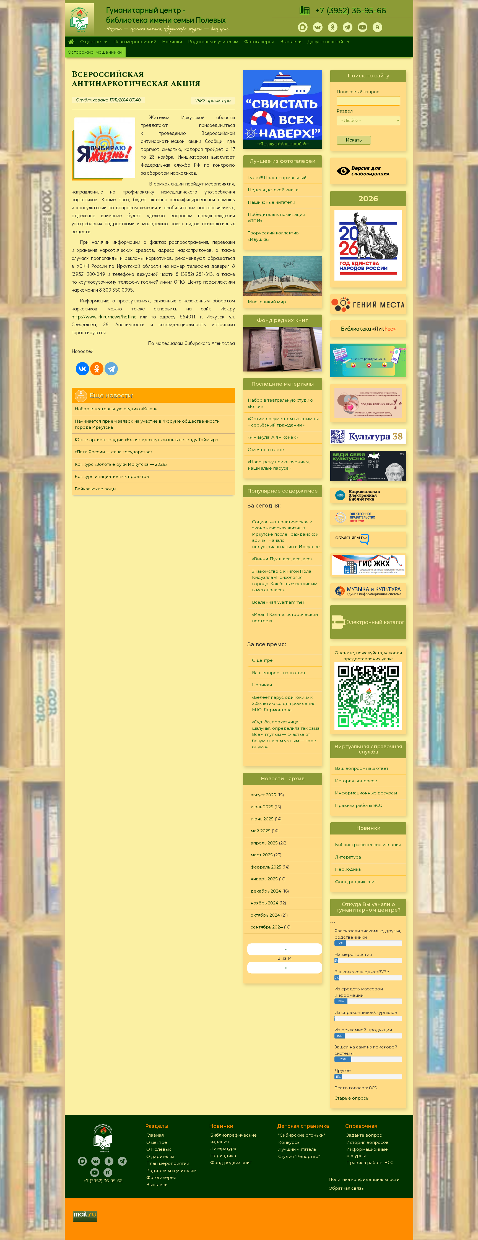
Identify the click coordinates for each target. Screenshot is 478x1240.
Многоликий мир (267, 301)
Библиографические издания (368, 844)
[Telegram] (111, 368)
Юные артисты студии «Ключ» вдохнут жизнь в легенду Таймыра (146, 439)
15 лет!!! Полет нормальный (277, 177)
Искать (354, 140)
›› (286, 967)
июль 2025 (262, 806)
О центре (89, 42)
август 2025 (263, 794)
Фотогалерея (259, 41)
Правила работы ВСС (358, 805)
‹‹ (286, 949)
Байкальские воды (95, 488)
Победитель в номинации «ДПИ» (276, 217)
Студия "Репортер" (299, 1156)
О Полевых (158, 1149)
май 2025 (261, 830)
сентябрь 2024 (267, 927)
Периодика (348, 869)
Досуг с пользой (324, 42)
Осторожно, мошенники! (95, 52)
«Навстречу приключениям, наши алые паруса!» (279, 465)
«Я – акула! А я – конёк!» (247, 143)
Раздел (345, 111)
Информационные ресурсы (366, 793)
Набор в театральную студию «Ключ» (116, 408)
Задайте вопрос (364, 1135)
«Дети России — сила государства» (113, 451)
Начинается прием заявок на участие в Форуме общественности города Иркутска (147, 424)
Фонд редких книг (355, 881)
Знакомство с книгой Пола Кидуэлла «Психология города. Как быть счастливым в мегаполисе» (284, 581)
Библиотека (368, 328)
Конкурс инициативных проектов (112, 476)
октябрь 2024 (265, 915)
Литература (348, 857)
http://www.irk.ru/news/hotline (104, 316)
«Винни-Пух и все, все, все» (282, 558)
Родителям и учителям (213, 41)
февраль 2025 (266, 867)
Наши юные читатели (271, 202)
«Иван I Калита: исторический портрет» (285, 617)
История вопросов (356, 780)
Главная (71, 41)
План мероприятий (134, 41)
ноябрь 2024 (264, 903)
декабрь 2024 (266, 891)
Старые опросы (351, 1098)
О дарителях (160, 1156)
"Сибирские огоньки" (301, 1135)
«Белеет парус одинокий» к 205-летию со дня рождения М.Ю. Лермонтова (283, 703)
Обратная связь (346, 1188)
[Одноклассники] (96, 368)
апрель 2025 (264, 843)
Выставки (291, 41)
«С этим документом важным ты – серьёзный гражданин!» (283, 422)
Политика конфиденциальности (364, 1179)
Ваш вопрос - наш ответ (278, 672)
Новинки (172, 41)
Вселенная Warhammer (278, 602)
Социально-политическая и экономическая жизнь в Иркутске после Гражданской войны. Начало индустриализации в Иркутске (286, 534)
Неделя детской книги (273, 189)
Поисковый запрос (358, 91)
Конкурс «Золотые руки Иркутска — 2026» (121, 464)
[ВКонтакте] (82, 368)
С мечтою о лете (266, 449)
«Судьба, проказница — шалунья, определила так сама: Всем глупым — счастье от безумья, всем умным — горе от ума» (286, 734)
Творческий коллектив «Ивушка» (273, 236)
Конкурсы (289, 1142)
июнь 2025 (262, 819)
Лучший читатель (297, 1149)
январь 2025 (264, 878)
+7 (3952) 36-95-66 (350, 10)
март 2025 (262, 854)
